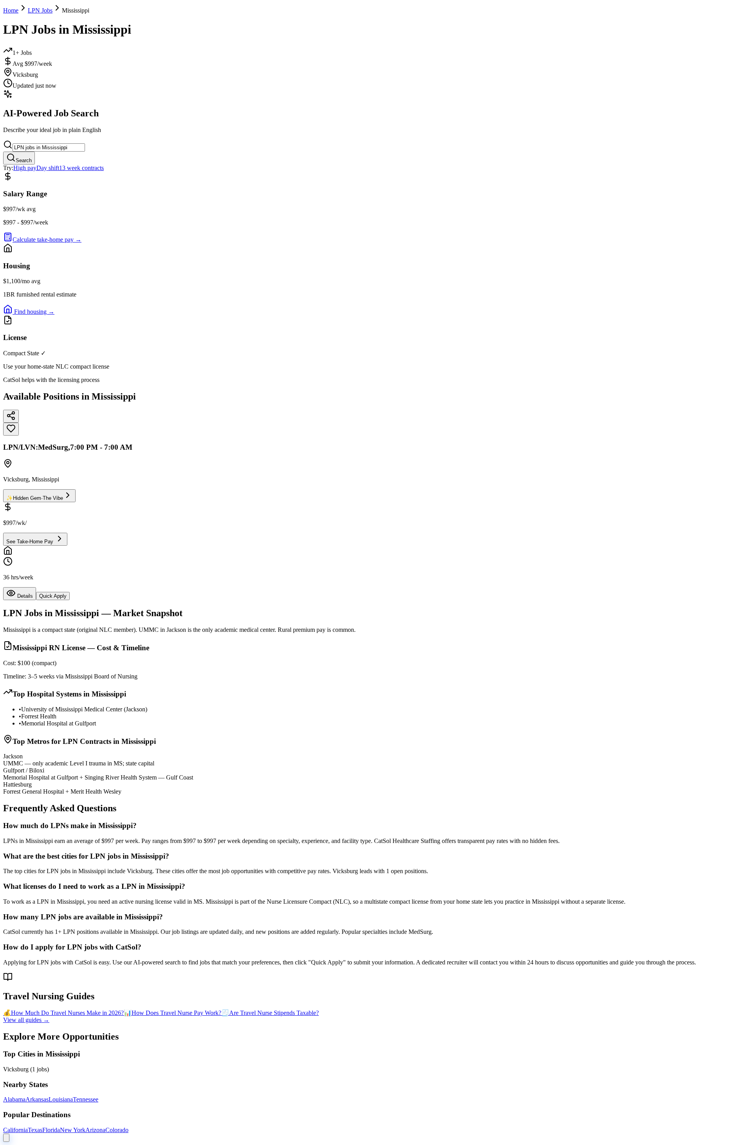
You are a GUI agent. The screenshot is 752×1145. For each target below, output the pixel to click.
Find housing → (33, 311)
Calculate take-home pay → (47, 239)
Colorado (116, 1130)
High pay (24, 168)
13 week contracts (81, 168)
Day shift (47, 168)
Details (24, 596)
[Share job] (11, 416)
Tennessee (85, 1099)
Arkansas (37, 1099)
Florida (51, 1130)
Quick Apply (53, 596)
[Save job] (11, 429)
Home (10, 10)
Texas (35, 1130)
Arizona (95, 1130)
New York (72, 1130)
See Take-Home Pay (30, 541)
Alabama (14, 1099)
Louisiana (61, 1099)
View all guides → (26, 1020)
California (15, 1130)
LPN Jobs (40, 10)
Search (24, 160)
